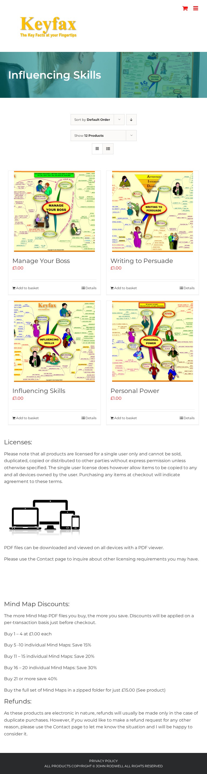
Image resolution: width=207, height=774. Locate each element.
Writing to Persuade (142, 261)
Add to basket (27, 288)
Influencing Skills (38, 391)
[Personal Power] (152, 341)
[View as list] (108, 149)
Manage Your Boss (41, 261)
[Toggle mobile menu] (196, 8)
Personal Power (135, 391)
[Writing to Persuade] (152, 211)
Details (90, 288)
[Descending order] (131, 119)
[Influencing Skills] (54, 341)
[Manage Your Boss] (54, 211)
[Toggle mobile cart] (185, 8)
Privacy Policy (103, 761)
